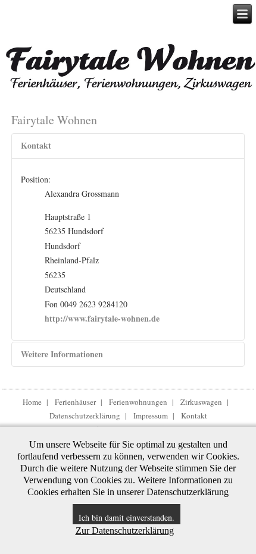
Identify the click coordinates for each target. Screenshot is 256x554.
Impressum (150, 415)
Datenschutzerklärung (84, 415)
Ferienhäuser (75, 401)
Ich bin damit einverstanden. (126, 517)
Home (32, 401)
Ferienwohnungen (138, 401)
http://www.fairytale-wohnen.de (102, 318)
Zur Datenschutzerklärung (125, 530)
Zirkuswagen (201, 401)
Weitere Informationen (62, 354)
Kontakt (36, 145)
